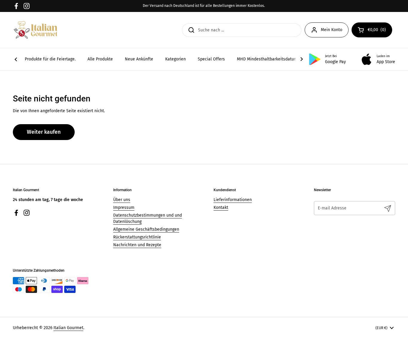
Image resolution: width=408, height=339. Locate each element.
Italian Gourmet (68, 327)
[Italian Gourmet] (35, 30)
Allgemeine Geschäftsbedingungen (146, 229)
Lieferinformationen (233, 199)
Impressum (123, 207)
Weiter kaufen (44, 132)
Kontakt (221, 207)
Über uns (121, 199)
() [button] (380, 30)
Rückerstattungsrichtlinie (137, 237)
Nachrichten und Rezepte (137, 244)
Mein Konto (331, 29)
